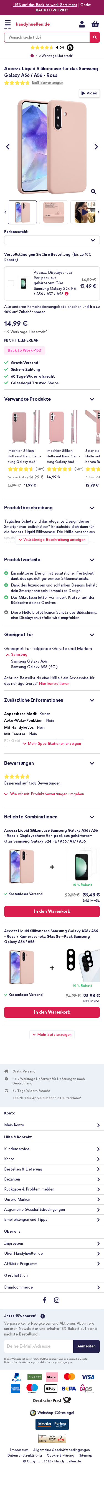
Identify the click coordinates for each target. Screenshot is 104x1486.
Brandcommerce (18, 1287)
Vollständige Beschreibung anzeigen (54, 539)
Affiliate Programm (20, 1263)
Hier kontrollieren (54, 683)
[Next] (93, 147)
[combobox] (52, 37)
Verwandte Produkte (27, 399)
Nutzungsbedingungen (60, 1362)
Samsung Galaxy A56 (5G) (34, 667)
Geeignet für (18, 635)
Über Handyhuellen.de (23, 1253)
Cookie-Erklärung (60, 1456)
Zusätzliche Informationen (33, 700)
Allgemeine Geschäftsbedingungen (34, 1209)
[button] (52, 240)
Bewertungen (19, 763)
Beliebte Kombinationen (30, 817)
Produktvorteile (22, 560)
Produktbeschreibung (28, 508)
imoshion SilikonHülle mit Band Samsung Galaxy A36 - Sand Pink (24, 456)
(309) (40, 469)
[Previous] (10, 147)
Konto (9, 1159)
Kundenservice (16, 1149)
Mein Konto (82, 24)
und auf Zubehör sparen (52, 309)
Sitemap (85, 1456)
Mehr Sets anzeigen (54, 1034)
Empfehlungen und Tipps (25, 1219)
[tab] (52, 398)
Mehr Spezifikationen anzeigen (54, 743)
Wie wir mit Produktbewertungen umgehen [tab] (47, 794)
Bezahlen (12, 1179)
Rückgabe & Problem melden (29, 1189)
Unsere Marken (17, 1199)
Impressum (13, 1243)
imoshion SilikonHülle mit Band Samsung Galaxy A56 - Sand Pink (63, 456)
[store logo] (38, 24)
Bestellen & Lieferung (23, 1169)
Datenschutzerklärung (24, 1456)
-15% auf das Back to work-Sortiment (45, 4)
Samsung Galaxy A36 (29, 661)
